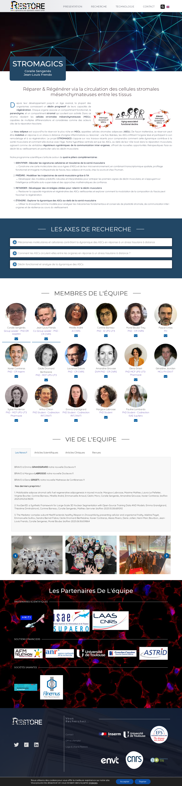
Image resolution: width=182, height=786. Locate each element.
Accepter (124, 781)
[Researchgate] (26, 745)
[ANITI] (32, 622)
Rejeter (142, 781)
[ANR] (60, 655)
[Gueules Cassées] (122, 654)
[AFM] (28, 654)
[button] (91, 242)
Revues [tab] (96, 452)
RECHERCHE (99, 6)
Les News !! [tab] (21, 452)
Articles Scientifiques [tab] (46, 452)
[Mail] (16, 339)
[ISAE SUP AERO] (71, 622)
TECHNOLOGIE (125, 6)
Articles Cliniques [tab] (75, 452)
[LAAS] (110, 622)
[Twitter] (16, 745)
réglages (93, 783)
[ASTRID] (153, 655)
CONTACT (149, 6)
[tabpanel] (91, 494)
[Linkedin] (36, 745)
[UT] (91, 654)
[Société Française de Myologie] (25, 689)
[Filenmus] (51, 688)
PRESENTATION (72, 6)
